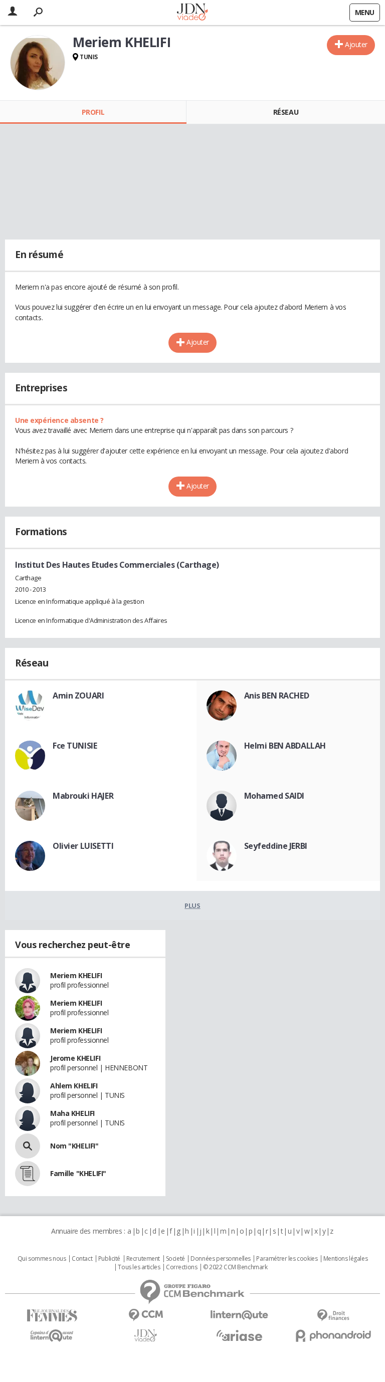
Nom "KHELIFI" (74, 1145)
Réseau (285, 112)
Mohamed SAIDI (274, 795)
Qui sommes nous (42, 1258)
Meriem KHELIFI (76, 975)
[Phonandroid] (333, 1335)
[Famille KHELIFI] (27, 1173)
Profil (93, 112)
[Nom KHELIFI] (27, 1146)
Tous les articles (139, 1267)
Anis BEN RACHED (276, 695)
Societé (175, 1258)
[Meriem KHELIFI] (37, 62)
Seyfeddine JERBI (275, 845)
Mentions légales (345, 1258)
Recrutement (143, 1258)
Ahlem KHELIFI (74, 1085)
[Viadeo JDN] (145, 1335)
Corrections (181, 1267)
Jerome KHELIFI (75, 1058)
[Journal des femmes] (52, 1315)
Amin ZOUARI (78, 695)
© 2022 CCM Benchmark (235, 1267)
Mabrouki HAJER (83, 795)
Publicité (109, 1258)
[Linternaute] (239, 1315)
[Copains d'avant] (52, 1335)
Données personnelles (220, 1258)
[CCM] (145, 1315)
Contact (82, 1258)
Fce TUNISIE (75, 745)
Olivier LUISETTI (83, 845)
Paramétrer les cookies (286, 1258)
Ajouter (356, 44)
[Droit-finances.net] (333, 1315)
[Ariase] (239, 1335)
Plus (192, 905)
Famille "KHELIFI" (78, 1173)
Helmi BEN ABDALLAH (285, 745)
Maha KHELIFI (72, 1113)
